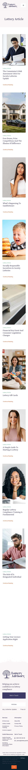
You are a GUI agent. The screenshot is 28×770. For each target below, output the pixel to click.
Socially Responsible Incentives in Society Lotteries (11, 268)
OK (14, 767)
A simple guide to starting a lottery (10, 448)
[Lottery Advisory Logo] (10, 2)
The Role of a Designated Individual (12, 575)
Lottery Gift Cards (10, 395)
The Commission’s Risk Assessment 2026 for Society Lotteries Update (12, 75)
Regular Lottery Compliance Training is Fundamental (12, 512)
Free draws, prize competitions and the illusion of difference (12, 141)
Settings (23, 758)
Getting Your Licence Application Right (11, 638)
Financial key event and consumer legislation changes (13, 333)
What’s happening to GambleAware (12, 204)
